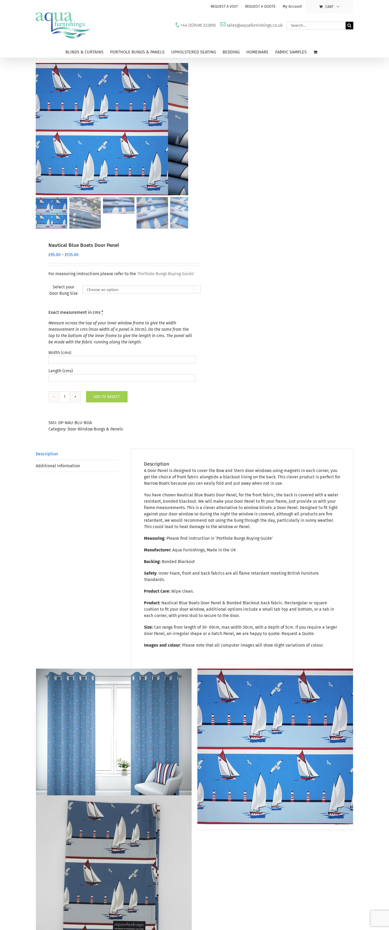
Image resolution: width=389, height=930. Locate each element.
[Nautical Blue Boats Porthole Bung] (275, 746)
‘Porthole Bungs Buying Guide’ (244, 538)
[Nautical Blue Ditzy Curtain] (114, 746)
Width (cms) (59, 352)
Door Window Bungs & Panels (95, 429)
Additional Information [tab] (58, 465)
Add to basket (107, 396)
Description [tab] (47, 453)
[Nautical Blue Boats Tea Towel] (114, 873)
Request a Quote (298, 633)
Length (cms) (60, 370)
